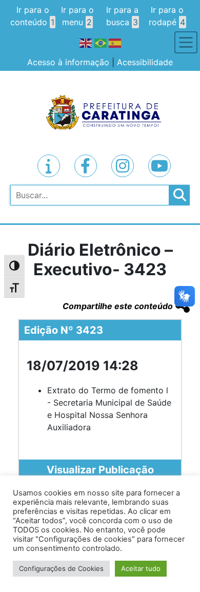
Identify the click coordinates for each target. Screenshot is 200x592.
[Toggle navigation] (185, 42)
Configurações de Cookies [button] (61, 568)
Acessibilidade (145, 62)
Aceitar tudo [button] (141, 568)
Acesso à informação (68, 62)
